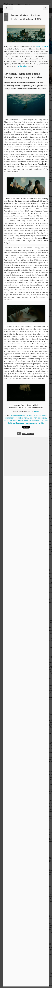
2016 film (29, 415)
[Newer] (6, 8)
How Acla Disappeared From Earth (33, 164)
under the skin (38, 423)
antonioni (37, 415)
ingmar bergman (30, 418)
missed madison (24, 423)
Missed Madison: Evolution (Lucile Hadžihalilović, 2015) (26, 17)
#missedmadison (18, 415)
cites (23, 223)
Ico (40, 230)
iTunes (29, 405)
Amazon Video (19, 405)
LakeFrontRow (22, 66)
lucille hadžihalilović (32, 420)
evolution (19, 418)
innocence (42, 418)
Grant (36, 411)
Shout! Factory (37, 407)
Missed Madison (42, 46)
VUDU (35, 405)
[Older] (11, 8)
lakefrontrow (18, 420)
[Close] (45, 8)
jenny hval (8, 420)
